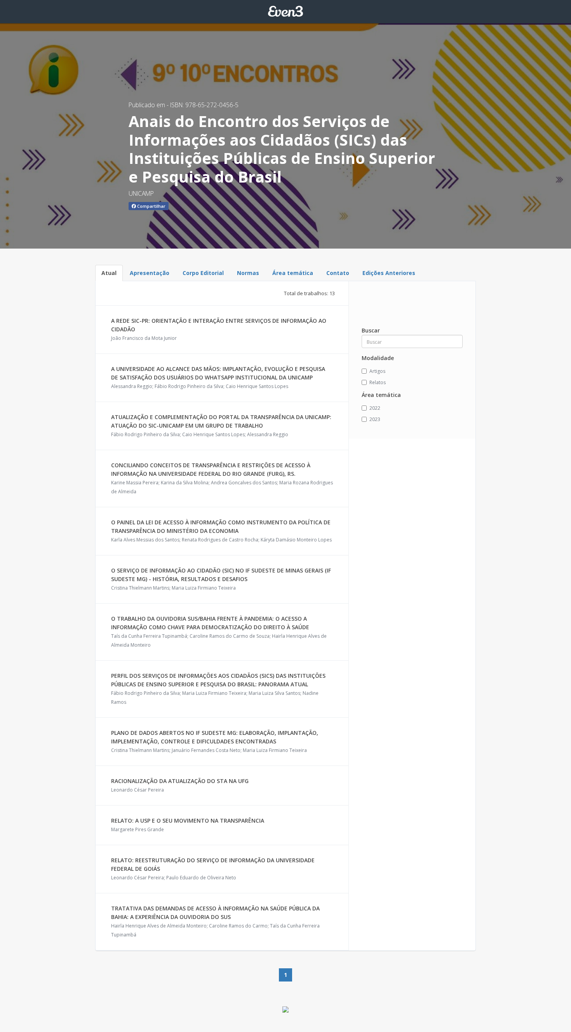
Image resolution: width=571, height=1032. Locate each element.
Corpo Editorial (203, 273)
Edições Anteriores (388, 273)
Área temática (292, 273)
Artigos (377, 371)
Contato (337, 273)
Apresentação (149, 273)
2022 (374, 408)
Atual (109, 273)
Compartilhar (150, 206)
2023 (374, 419)
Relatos (377, 382)
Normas (248, 273)
